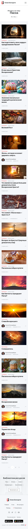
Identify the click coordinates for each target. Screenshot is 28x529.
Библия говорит (11, 95)
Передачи (4, 40)
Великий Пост (7, 128)
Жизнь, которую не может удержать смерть (12, 154)
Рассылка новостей (11, 517)
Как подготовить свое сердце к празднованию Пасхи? (14, 44)
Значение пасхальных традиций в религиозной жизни (12, 100)
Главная (7, 504)
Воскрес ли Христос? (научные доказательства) (14, 241)
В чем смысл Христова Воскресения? (11, 71)
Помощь (8, 508)
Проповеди (4, 151)
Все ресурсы (20, 504)
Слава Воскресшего (9, 321)
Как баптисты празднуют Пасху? (12, 295)
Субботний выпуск (11, 40)
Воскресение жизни (9, 402)
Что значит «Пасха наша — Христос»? (12, 214)
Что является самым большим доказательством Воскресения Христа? (14, 185)
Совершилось (7, 349)
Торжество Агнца (8, 429)
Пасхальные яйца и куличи (12, 268)
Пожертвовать (18, 508)
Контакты (19, 517)
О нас (12, 504)
